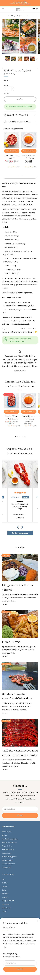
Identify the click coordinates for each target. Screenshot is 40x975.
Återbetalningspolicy (9, 856)
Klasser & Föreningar (9, 842)
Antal (6, 86)
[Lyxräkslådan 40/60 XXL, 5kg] (11, 400)
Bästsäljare (6, 904)
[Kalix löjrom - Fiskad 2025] (28, 140)
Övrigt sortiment (8, 901)
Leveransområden (8, 864)
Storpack (5, 897)
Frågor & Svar (7, 846)
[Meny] (3, 9)
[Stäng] (37, 920)
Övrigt (4, 911)
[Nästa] (36, 59)
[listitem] (20, 3)
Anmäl (20, 969)
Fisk (3, 879)
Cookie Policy (6, 853)
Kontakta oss (6, 832)
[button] (18, 527)
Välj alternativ (11, 151)
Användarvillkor (7, 860)
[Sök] (37, 9)
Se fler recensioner (20, 533)
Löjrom (4, 886)
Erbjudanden (6, 908)
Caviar (4, 890)
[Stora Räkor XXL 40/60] (11, 140)
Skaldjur (5, 883)
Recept (4, 835)
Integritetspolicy (8, 849)
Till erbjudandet (24, 4)
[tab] (15, 436)
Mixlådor (5, 893)
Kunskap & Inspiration (9, 839)
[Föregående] (3, 59)
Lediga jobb (6, 867)
